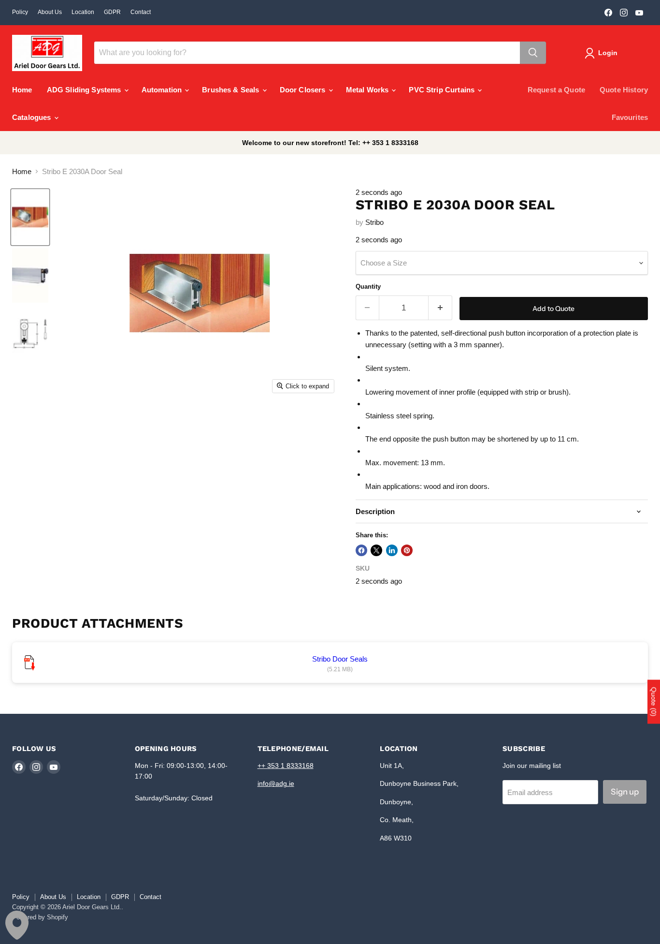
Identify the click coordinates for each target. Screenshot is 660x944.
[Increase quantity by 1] (440, 307)
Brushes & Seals (231, 90)
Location (83, 12)
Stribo (374, 222)
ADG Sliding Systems (85, 90)
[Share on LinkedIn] (392, 550)
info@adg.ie (276, 783)
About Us (50, 12)
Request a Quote (556, 90)
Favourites (630, 117)
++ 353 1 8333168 (286, 765)
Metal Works (368, 90)
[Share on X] (376, 550)
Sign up (625, 791)
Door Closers (304, 90)
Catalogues (32, 117)
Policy (20, 12)
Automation (163, 90)
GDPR (112, 12)
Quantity (368, 286)
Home (22, 90)
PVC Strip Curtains (442, 90)
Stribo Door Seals (340, 659)
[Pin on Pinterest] (407, 550)
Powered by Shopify (40, 917)
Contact (140, 12)
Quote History (624, 90)
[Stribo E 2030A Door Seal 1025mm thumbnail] (30, 217)
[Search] (533, 53)
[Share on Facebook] (361, 550)
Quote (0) (654, 701)
